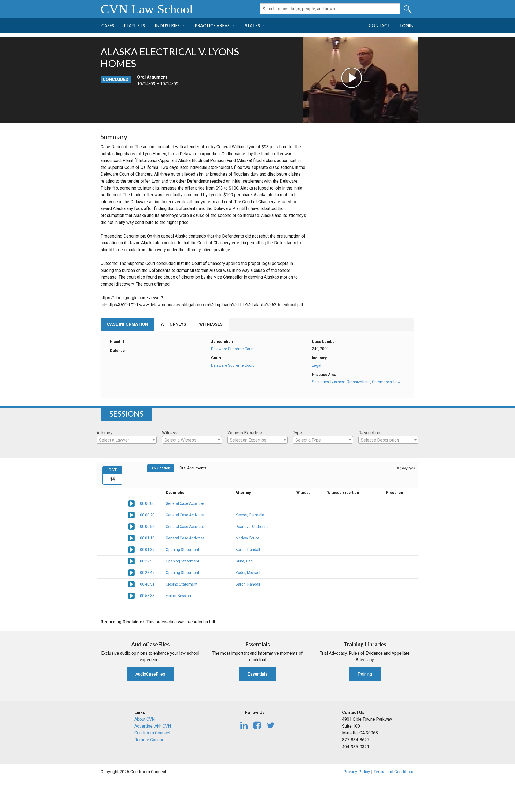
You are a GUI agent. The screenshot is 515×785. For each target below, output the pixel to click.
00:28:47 (147, 573)
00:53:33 (147, 596)
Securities (320, 382)
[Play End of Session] (131, 595)
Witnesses (211, 324)
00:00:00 (147, 503)
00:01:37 (147, 549)
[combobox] (127, 440)
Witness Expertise (244, 432)
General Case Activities (185, 503)
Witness (170, 432)
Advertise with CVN (152, 726)
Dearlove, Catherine (252, 526)
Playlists (134, 25)
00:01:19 (147, 538)
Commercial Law (386, 382)
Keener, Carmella (250, 515)
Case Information (127, 324)
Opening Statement (182, 549)
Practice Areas (212, 25)
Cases (107, 25)
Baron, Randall (248, 549)
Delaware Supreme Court (232, 349)
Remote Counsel (149, 739)
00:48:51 (147, 584)
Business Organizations (350, 382)
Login (407, 25)
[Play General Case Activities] (131, 503)
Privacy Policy (356, 771)
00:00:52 (147, 526)
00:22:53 (147, 561)
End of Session (178, 596)
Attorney (104, 432)
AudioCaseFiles (150, 674)
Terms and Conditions (394, 771)
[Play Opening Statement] (131, 549)
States (252, 25)
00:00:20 (147, 515)
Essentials (257, 674)
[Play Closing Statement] (131, 584)
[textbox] (126, 440)
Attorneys (173, 324)
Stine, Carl (244, 561)
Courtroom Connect (152, 732)
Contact (379, 25)
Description (369, 432)
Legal (316, 365)
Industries (167, 25)
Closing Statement (181, 584)
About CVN (144, 719)
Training (365, 674)
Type (297, 432)
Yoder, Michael (248, 573)
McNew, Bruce (247, 538)
